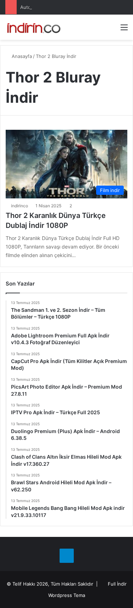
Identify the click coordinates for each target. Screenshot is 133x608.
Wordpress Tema (66, 595)
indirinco (19, 205)
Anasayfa (21, 56)
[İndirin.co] (33, 27)
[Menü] (124, 30)
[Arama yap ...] (111, 30)
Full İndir (117, 584)
